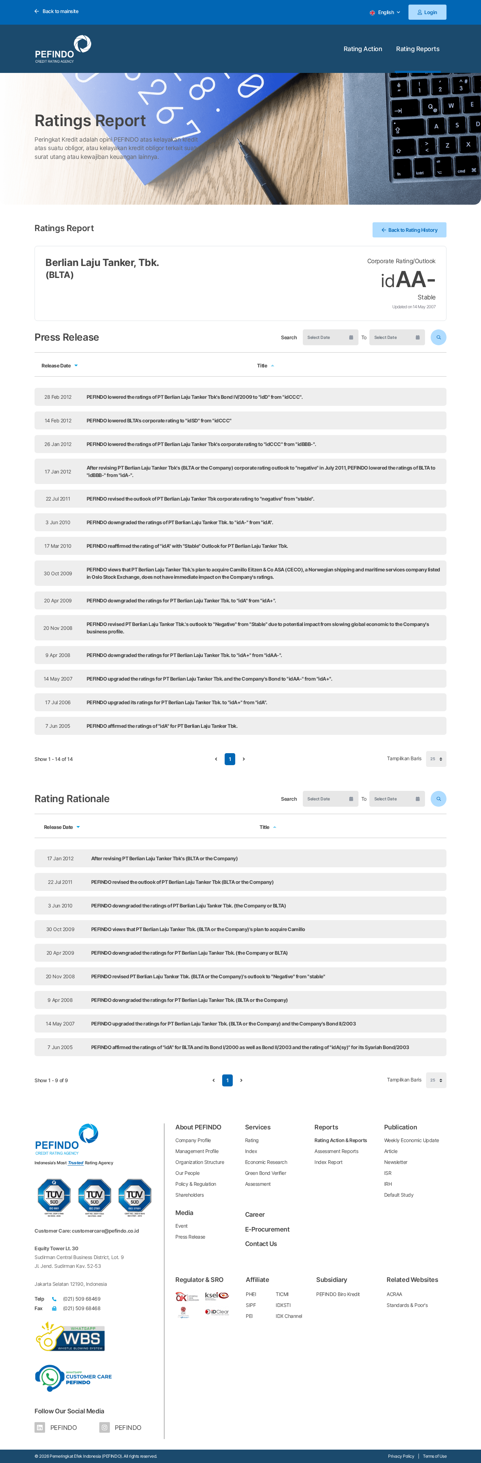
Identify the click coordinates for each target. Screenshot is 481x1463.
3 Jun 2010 (57, 522)
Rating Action (363, 48)
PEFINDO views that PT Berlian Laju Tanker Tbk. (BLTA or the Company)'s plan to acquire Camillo (198, 929)
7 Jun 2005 (57, 726)
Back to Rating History (413, 230)
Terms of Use (434, 1456)
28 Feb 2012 (57, 397)
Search (289, 337)
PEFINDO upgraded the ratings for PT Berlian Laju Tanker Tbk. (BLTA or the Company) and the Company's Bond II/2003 (223, 1024)
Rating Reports (417, 48)
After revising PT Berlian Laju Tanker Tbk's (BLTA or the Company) (164, 858)
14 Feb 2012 (58, 420)
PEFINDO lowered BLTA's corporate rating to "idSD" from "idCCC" (159, 420)
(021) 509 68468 (82, 1308)
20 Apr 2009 (58, 600)
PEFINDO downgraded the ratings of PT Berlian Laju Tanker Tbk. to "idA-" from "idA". (180, 522)
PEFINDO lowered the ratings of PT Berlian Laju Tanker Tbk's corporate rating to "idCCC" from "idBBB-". (201, 444)
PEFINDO (63, 1427)
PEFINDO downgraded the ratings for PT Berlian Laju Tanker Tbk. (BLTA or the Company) (189, 1000)
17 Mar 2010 (57, 546)
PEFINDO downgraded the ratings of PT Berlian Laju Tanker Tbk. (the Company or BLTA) (188, 906)
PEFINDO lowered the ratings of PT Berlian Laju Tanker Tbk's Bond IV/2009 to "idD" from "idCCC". (195, 397)
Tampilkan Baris (405, 759)
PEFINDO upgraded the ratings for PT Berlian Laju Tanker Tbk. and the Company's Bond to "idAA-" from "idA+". (209, 679)
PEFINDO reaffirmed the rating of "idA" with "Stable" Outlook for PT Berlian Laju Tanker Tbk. (187, 546)
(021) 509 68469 (82, 1299)
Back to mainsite (60, 11)
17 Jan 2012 (58, 472)
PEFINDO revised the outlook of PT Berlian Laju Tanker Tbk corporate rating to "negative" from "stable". (200, 499)
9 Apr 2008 (57, 655)
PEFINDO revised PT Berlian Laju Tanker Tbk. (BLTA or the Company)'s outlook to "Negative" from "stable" (208, 976)
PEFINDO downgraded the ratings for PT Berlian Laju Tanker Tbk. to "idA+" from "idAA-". (184, 655)
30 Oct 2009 (58, 573)
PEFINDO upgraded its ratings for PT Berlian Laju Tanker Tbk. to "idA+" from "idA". (177, 702)
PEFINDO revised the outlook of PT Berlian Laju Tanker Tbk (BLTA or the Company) (182, 882)
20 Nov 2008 (58, 628)
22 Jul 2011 (58, 499)
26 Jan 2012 (57, 444)
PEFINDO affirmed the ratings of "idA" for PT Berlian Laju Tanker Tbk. (162, 726)
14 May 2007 (58, 679)
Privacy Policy (401, 1456)
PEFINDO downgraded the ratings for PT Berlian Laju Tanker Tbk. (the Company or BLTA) (189, 953)
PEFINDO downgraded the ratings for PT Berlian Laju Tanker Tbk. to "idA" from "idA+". (181, 600)
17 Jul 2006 (58, 702)
